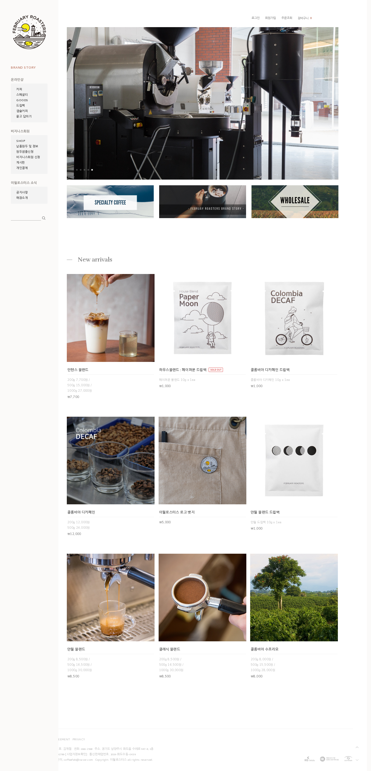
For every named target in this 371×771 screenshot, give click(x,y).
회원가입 (270, 18)
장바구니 (305, 18)
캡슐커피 (22, 111)
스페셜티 (22, 95)
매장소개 (22, 198)
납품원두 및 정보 (27, 146)
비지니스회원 (20, 132)
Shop (20, 141)
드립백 (20, 106)
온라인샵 (17, 80)
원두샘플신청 (24, 152)
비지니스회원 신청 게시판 (28, 160)
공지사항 (22, 192)
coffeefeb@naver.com (78, 760)
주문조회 (286, 18)
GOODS (22, 100)
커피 (19, 89)
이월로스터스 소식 (24, 183)
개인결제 (22, 168)
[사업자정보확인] (76, 754)
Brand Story (23, 68)
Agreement (61, 739)
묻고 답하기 (24, 116)
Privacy (79, 739)
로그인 (255, 18)
